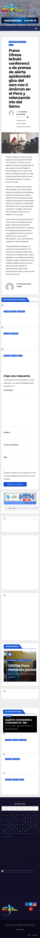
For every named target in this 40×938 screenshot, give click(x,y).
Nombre (7, 432)
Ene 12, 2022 (11, 674)
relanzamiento (21, 126)
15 (14, 822)
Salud (11, 45)
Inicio (28, 935)
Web (5, 457)
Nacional (8, 716)
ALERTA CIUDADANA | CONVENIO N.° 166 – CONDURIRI (18, 722)
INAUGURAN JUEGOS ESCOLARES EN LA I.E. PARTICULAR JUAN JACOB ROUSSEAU (19, 363)
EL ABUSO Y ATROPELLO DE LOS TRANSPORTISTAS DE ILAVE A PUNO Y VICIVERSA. (19, 341)
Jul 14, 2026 (11, 726)
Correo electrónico (11, 445)
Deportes (7, 355)
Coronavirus (13, 41)
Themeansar (20, 929)
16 (20, 822)
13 (4, 822)
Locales (6, 311)
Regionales (22, 41)
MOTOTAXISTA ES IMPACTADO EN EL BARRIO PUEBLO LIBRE (20, 318)
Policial (13, 311)
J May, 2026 (9, 321)
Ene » (9, 837)
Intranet (34, 935)
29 (14, 831)
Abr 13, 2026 (11, 789)
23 (20, 826)
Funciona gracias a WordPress (14, 925)
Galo (19, 321)
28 (9, 831)
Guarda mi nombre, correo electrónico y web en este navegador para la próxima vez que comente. (20, 476)
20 (4, 826)
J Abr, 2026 (9, 343)
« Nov (4, 837)
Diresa (24, 123)
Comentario (9, 390)
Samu (28, 126)
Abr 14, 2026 (11, 768)
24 (25, 826)
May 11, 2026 (11, 749)
